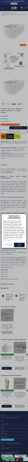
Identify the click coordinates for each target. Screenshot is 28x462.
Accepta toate (19, 245)
